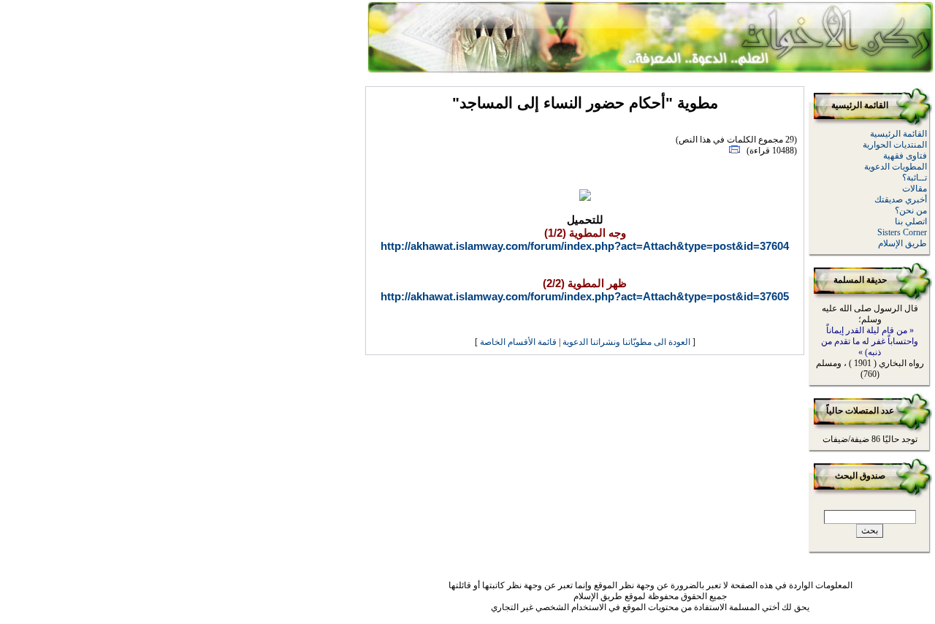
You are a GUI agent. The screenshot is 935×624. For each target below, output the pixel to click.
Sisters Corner (902, 232)
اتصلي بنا (911, 221)
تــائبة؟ (914, 177)
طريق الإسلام (902, 243)
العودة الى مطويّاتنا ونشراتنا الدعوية (626, 342)
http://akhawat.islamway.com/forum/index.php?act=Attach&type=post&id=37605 (585, 296)
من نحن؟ (911, 210)
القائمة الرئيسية (898, 134)
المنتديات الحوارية (895, 145)
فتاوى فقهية (905, 156)
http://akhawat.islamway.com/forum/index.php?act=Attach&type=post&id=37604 (585, 246)
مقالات (914, 188)
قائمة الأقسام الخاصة (518, 342)
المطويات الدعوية (895, 166)
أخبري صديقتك (900, 199)
